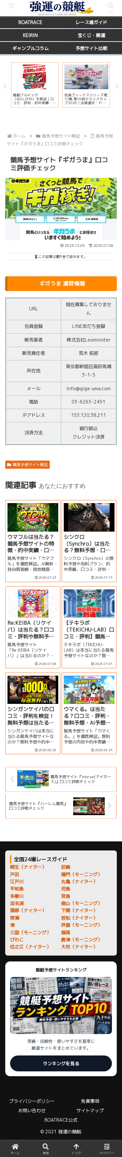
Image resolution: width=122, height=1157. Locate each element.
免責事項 (90, 1101)
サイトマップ (90, 1110)
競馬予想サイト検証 (30, 464)
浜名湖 (17, 903)
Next (117, 86)
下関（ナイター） (79, 910)
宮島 (65, 896)
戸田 (14, 874)
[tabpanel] (35, 85)
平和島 (17, 889)
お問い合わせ (32, 1110)
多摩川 (17, 896)
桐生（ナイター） (28, 867)
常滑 (14, 918)
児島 (65, 889)
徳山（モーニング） (81, 903)
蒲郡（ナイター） (28, 910)
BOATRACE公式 (61, 1120)
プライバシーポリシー (32, 1101)
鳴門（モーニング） (81, 874)
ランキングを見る (61, 1063)
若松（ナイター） (79, 918)
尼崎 (65, 867)
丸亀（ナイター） (79, 881)
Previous (5, 86)
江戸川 (17, 881)
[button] (109, 932)
